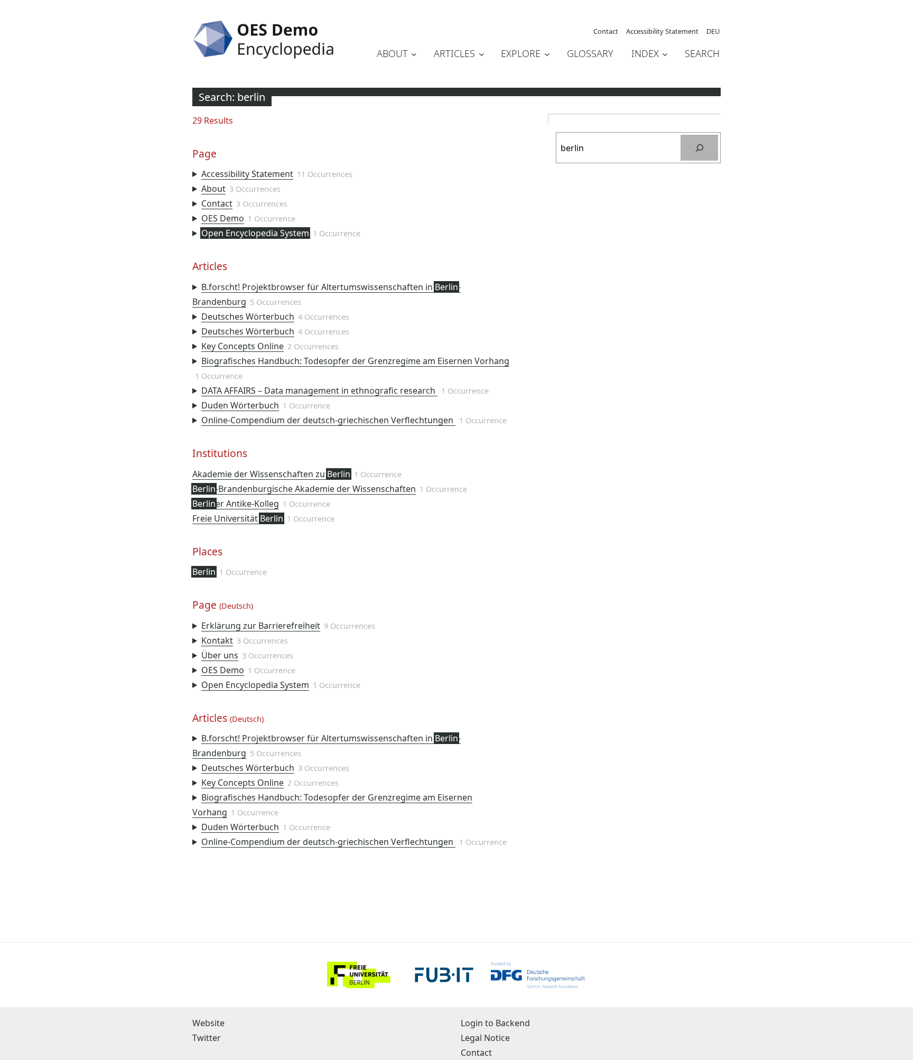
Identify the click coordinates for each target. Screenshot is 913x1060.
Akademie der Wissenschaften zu (271, 474)
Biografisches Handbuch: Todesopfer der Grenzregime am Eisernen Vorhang (355, 361)
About (213, 188)
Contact (216, 203)
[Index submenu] (665, 54)
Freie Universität (237, 518)
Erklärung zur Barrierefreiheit (260, 625)
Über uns (219, 655)
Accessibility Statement (247, 174)
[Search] (699, 148)
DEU (713, 31)
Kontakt (217, 640)
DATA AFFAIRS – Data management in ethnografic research (319, 390)
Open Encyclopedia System (255, 233)
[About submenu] (414, 54)
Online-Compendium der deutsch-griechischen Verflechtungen (328, 420)
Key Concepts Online (242, 346)
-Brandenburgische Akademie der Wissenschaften (304, 489)
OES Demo (222, 218)
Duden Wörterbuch (240, 405)
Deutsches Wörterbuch (247, 316)
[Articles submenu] (482, 54)
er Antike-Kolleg (235, 503)
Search (702, 53)
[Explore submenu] (547, 54)
